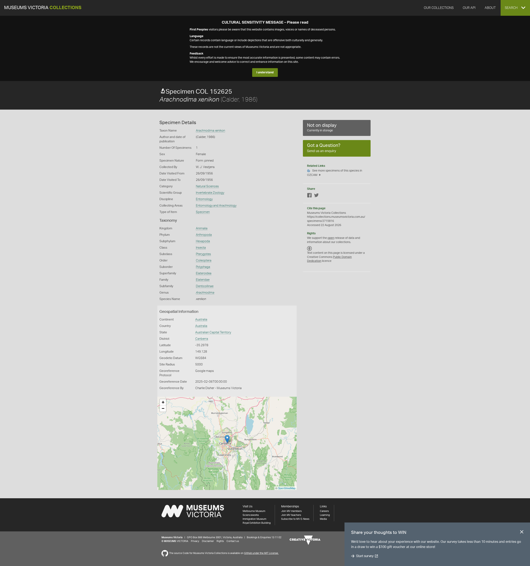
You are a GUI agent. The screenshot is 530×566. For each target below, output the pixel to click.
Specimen (203, 212)
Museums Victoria (42, 8)
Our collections (439, 8)
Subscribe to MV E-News (295, 519)
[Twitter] (316, 196)
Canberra (201, 338)
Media (323, 519)
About (490, 8)
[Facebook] (309, 196)
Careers (324, 511)
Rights (220, 541)
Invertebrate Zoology (210, 192)
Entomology (204, 199)
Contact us (232, 541)
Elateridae (203, 279)
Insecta (201, 247)
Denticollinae (204, 286)
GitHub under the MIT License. (261, 553)
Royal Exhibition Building (257, 523)
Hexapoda (203, 241)
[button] (515, 8)
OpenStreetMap (287, 488)
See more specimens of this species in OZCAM (334, 173)
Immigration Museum (254, 519)
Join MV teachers (291, 515)
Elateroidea (203, 273)
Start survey (364, 556)
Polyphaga (203, 266)
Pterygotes (203, 254)
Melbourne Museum (254, 511)
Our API (469, 8)
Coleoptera (203, 260)
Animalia (201, 228)
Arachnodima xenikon (210, 130)
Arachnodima (205, 292)
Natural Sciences (207, 186)
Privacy (195, 541)
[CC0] (309, 248)
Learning (325, 515)
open (331, 238)
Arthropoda (204, 234)
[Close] (521, 532)
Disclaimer (208, 541)
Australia (201, 319)
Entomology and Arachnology (216, 205)
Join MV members (291, 511)
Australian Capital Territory (213, 332)
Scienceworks (251, 515)
